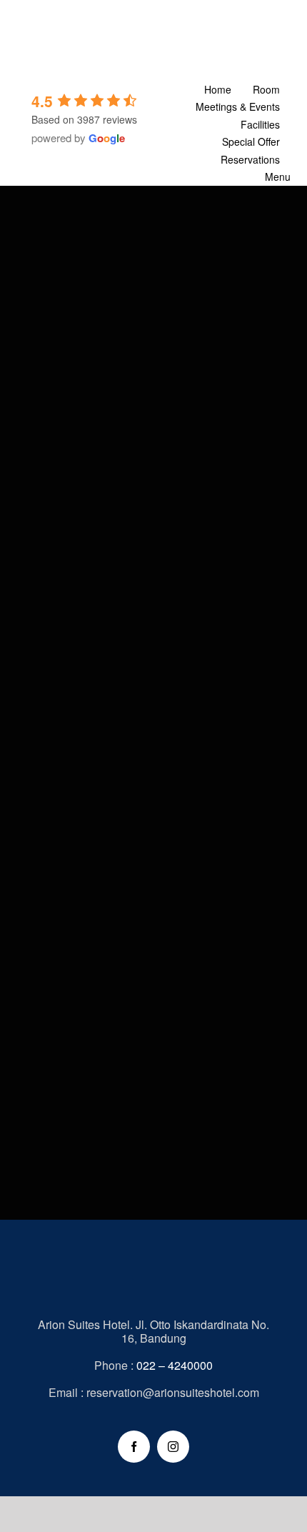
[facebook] (134, 1447)
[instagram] (173, 1447)
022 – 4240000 (174, 1365)
